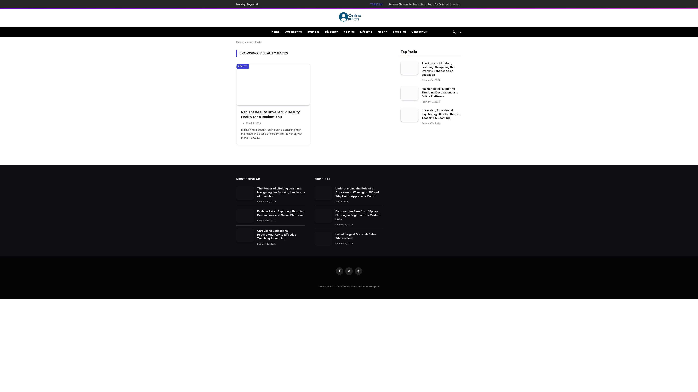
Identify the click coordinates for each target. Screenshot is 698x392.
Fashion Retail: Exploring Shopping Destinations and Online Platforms (440, 92)
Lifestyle (366, 31)
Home (275, 31)
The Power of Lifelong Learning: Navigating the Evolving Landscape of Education (438, 69)
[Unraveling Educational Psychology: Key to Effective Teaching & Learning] (409, 115)
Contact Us (419, 31)
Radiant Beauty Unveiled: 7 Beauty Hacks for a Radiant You (270, 114)
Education (331, 31)
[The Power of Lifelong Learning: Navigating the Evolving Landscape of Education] (409, 68)
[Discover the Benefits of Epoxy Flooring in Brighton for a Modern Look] (323, 216)
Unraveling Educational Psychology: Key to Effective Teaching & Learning (441, 114)
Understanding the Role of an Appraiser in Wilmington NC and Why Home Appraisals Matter (357, 192)
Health (382, 31)
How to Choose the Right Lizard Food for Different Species (424, 4)
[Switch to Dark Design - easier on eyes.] (460, 31)
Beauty (242, 66)
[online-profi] (349, 18)
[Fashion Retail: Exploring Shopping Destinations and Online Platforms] (409, 93)
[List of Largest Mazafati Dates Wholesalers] (323, 239)
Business (313, 31)
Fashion (349, 31)
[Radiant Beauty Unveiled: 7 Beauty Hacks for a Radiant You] (273, 84)
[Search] (454, 32)
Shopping (399, 31)
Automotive (293, 31)
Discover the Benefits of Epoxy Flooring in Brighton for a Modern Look (357, 215)
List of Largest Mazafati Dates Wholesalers (355, 236)
